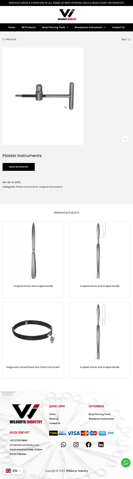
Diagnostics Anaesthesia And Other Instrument (33, 367)
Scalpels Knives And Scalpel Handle (33, 286)
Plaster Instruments (27, 186)
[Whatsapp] (63, 445)
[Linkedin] (101, 445)
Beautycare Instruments (89, 27)
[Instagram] (76, 445)
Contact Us (118, 27)
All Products (29, 27)
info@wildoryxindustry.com (24, 445)
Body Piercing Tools (53, 27)
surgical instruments (50, 186)
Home (11, 27)
